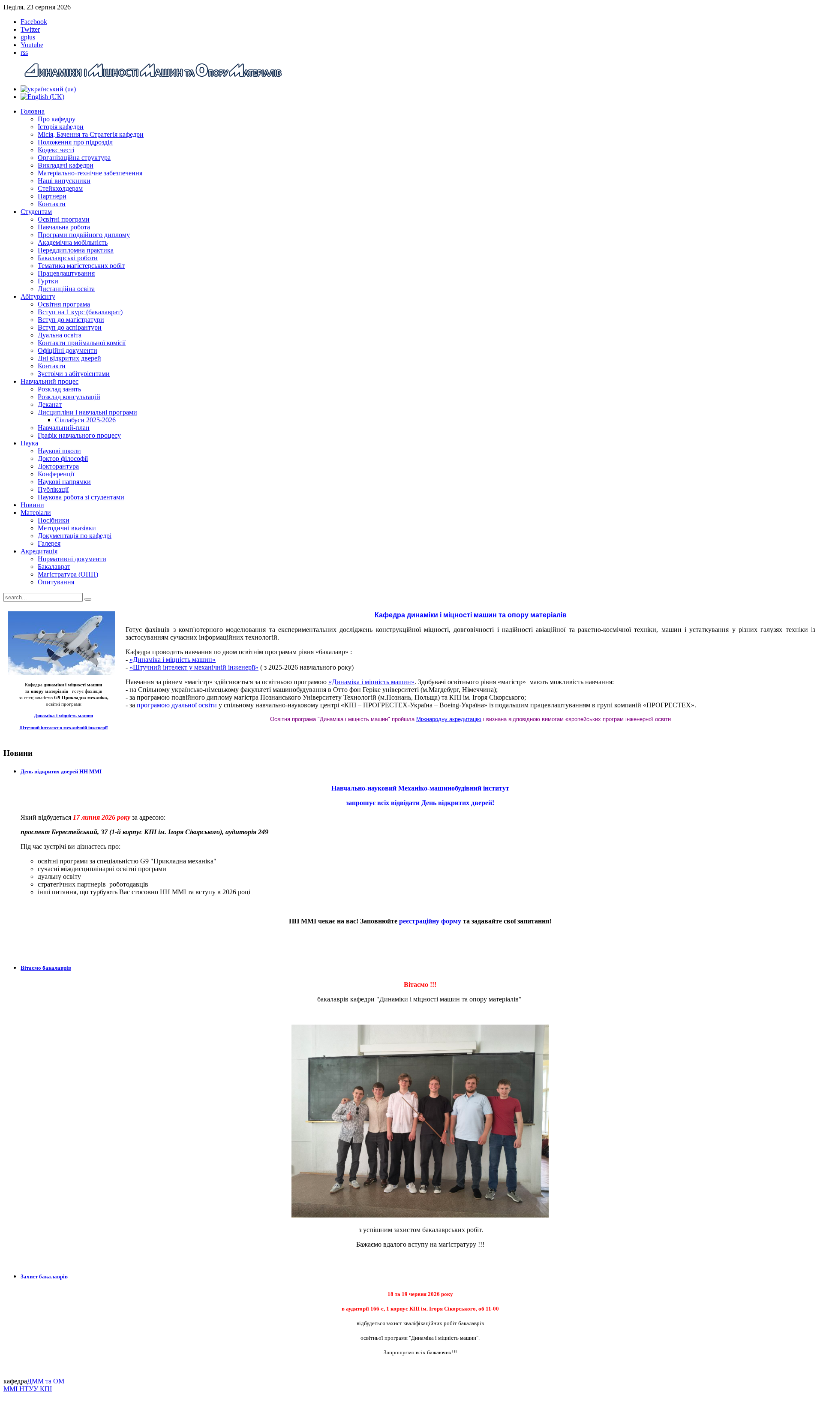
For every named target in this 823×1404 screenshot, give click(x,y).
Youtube (32, 44)
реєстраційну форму (430, 921)
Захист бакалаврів (44, 1276)
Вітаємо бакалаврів (46, 968)
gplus (28, 37)
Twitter (30, 29)
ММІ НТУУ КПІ (27, 1388)
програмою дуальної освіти (177, 705)
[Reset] (87, 599)
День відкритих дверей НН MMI (61, 771)
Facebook (34, 21)
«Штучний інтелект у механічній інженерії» (193, 667)
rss (24, 52)
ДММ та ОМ (45, 1381)
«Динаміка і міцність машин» (172, 659)
